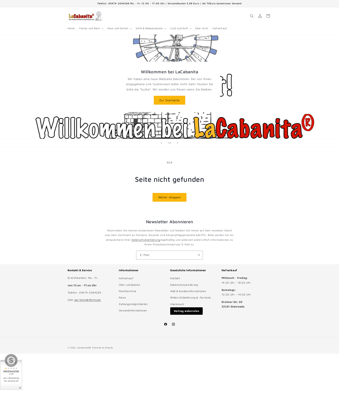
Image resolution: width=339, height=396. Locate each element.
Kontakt (175, 278)
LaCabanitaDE (84, 347)
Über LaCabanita (129, 284)
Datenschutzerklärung (146, 239)
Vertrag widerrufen (186, 310)
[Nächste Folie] (177, 143)
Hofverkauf (126, 278)
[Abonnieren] (199, 255)
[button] (91, 28)
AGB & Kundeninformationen (188, 291)
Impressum (177, 304)
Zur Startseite (169, 100)
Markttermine (127, 291)
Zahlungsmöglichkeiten (133, 304)
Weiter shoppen (169, 197)
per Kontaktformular (88, 299)
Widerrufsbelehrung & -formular (190, 297)
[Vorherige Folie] (161, 143)
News (122, 297)
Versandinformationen (133, 310)
